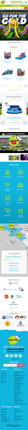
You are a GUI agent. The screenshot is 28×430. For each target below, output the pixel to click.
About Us (3, 372)
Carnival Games (17, 398)
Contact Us (16, 409)
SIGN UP (20, 365)
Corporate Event (7, 203)
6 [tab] (19, 42)
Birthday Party (7, 176)
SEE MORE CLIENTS (13, 308)
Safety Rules (3, 417)
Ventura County (14, 268)
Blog (2, 378)
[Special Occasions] (20, 214)
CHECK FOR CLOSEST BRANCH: (14, 256)
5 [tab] (17, 42)
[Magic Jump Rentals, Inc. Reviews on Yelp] (14, 359)
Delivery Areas (4, 373)
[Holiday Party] (20, 175)
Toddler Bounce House (18, 378)
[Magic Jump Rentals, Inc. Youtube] (16, 357)
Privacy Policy (17, 417)
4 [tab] (15, 42)
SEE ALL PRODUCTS (13, 122)
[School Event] (20, 188)
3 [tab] (12, 42)
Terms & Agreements (18, 416)
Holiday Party (20, 176)
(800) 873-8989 (16, 3)
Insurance (3, 375)
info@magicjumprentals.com (15, 351)
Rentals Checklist (4, 421)
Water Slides (20, 62)
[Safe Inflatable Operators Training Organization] (7, 325)
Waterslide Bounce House (7, 79)
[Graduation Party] (7, 188)
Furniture (16, 397)
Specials (3, 414)
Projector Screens (17, 392)
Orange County (13, 265)
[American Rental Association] (20, 326)
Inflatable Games (17, 382)
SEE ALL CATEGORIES (14, 90)
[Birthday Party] (7, 175)
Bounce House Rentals (7, 61)
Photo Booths (17, 395)
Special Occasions (20, 216)
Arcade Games (17, 390)
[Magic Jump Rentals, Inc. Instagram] (21, 357)
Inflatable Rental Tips (5, 419)
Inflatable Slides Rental (19, 383)
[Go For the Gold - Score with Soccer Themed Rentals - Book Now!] (14, 25)
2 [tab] (10, 42)
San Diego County (13, 270)
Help (15, 414)
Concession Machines (18, 400)
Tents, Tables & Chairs (18, 393)
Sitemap (15, 421)
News (2, 380)
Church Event (20, 202)
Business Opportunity (18, 411)
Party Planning (4, 409)
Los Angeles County (14, 263)
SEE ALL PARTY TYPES (13, 221)
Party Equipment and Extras (20, 403)
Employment (3, 382)
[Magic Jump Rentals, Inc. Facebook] (7, 357)
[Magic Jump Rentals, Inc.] (3, 4)
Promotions (3, 411)
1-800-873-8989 (15, 349)
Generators (16, 402)
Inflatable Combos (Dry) (21, 79)
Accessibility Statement (19, 419)
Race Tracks (16, 388)
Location (5, 8)
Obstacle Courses (17, 380)
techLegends (16, 426)
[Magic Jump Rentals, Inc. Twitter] (12, 357)
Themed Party (7, 215)
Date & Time (15, 8)
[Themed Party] (7, 214)
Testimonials (3, 377)
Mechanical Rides (17, 385)
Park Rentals (3, 416)
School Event (20, 189)
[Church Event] (20, 201)
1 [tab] (8, 42)
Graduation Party (8, 190)
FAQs (15, 412)
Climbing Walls (17, 387)
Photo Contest (4, 412)
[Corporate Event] (7, 201)
